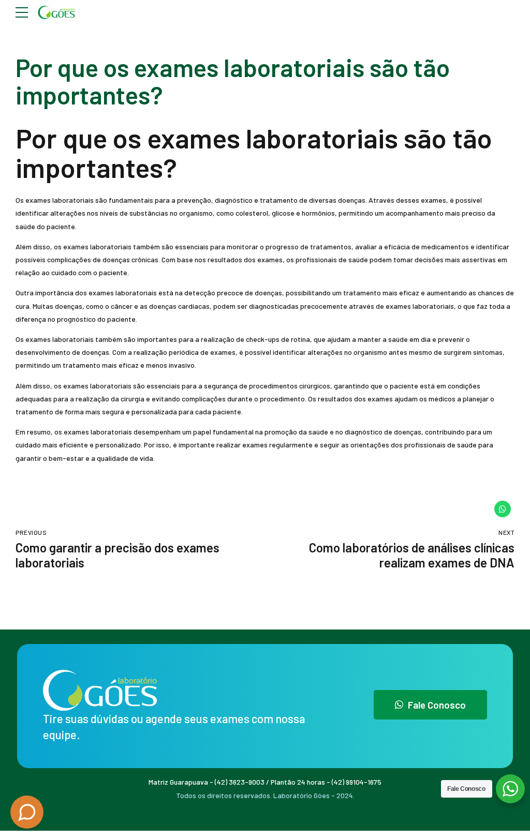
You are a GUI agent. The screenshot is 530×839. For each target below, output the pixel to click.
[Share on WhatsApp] (502, 509)
